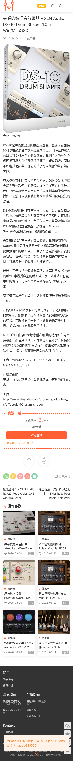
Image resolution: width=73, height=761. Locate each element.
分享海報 (64, 476)
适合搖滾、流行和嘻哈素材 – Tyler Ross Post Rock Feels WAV (54, 494)
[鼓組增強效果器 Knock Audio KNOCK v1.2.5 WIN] (19, 622)
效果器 (31, 38)
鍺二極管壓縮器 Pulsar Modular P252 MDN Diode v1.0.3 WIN (53, 596)
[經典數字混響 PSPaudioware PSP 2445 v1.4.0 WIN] (19, 572)
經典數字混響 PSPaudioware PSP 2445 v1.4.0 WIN (17, 596)
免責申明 (8, 685)
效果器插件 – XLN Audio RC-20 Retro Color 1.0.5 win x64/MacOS (18, 494)
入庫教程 (8, 732)
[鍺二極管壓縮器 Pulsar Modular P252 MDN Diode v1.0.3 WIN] (54, 572)
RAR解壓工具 (34, 716)
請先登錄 (36, 435)
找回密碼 (8, 710)
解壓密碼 (31, 710)
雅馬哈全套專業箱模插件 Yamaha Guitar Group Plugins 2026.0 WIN (53, 645)
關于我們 (8, 679)
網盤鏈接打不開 (11, 701)
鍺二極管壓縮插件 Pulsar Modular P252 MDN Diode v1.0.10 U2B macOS (52, 546)
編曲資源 (9, 6)
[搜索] (53, 6)
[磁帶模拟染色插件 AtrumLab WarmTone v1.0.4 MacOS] (19, 523)
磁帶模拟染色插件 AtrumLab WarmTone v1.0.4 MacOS (18, 546)
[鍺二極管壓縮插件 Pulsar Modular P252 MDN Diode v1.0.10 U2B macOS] (54, 523)
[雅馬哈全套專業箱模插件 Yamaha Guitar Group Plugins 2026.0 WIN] (54, 622)
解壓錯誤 (31, 701)
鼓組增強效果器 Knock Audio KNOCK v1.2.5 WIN (18, 645)
